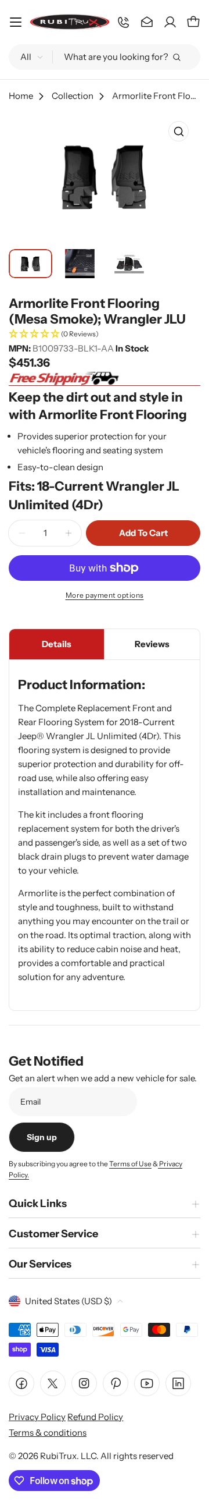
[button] (104, 334)
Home (21, 95)
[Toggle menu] (16, 22)
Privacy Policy (37, 1416)
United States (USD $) (68, 1301)
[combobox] (104, 57)
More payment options (105, 595)
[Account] (170, 22)
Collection (72, 95)
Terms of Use (130, 1163)
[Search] (176, 57)
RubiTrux (58, 1455)
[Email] (147, 22)
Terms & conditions (48, 1432)
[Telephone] (124, 22)
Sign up (42, 1137)
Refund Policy (95, 1416)
